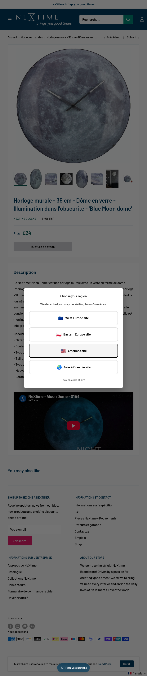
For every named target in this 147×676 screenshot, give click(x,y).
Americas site (73, 350)
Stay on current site (73, 380)
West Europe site (73, 318)
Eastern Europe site (73, 334)
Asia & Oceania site (74, 367)
